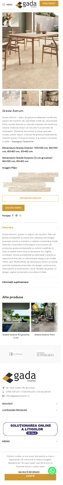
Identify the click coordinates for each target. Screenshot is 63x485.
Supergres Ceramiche (22, 141)
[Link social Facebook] (13, 215)
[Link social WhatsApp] (20, 215)
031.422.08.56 (44, 391)
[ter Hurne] (15, 354)
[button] (5, 51)
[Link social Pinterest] (17, 215)
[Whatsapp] (52, 471)
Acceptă (30, 476)
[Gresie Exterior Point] (45, 317)
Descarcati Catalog (30, 198)
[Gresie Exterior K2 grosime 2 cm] (16, 317)
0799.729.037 (49, 3)
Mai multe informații (28, 472)
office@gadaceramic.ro (17, 395)
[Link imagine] (19, 377)
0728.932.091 (28, 391)
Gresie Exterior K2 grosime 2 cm (15, 336)
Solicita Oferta (13, 208)
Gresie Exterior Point (44, 334)
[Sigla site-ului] (26, 4)
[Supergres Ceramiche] (45, 354)
